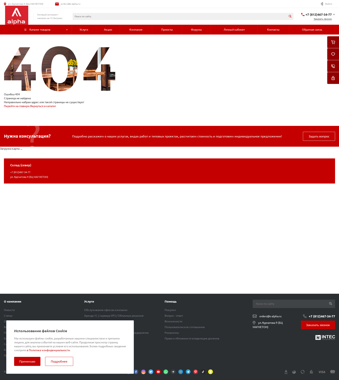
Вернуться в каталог (43, 106)
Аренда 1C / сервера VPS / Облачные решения (114, 315)
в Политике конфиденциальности (48, 350)
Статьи (8, 315)
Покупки (170, 310)
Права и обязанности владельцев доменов (192, 338)
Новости (9, 310)
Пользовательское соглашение (185, 327)
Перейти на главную (17, 106)
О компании (12, 301)
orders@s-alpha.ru (70, 4)
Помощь (171, 301)
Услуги (89, 301)
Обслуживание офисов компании (105, 310)
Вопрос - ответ (174, 315)
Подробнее (59, 361)
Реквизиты (172, 332)
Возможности (173, 321)
